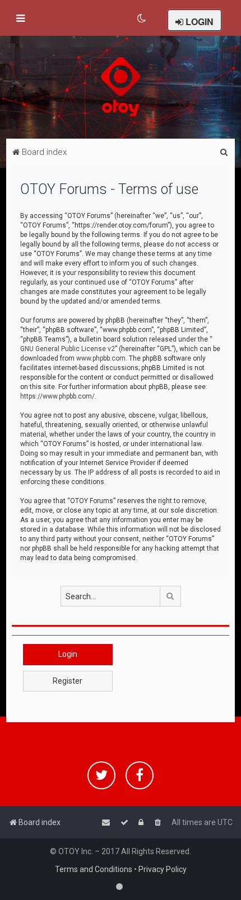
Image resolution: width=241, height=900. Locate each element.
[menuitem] (142, 18)
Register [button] (67, 680)
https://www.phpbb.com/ (57, 396)
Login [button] (67, 654)
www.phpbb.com (101, 358)
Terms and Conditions (93, 869)
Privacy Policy (162, 869)
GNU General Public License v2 (67, 349)
